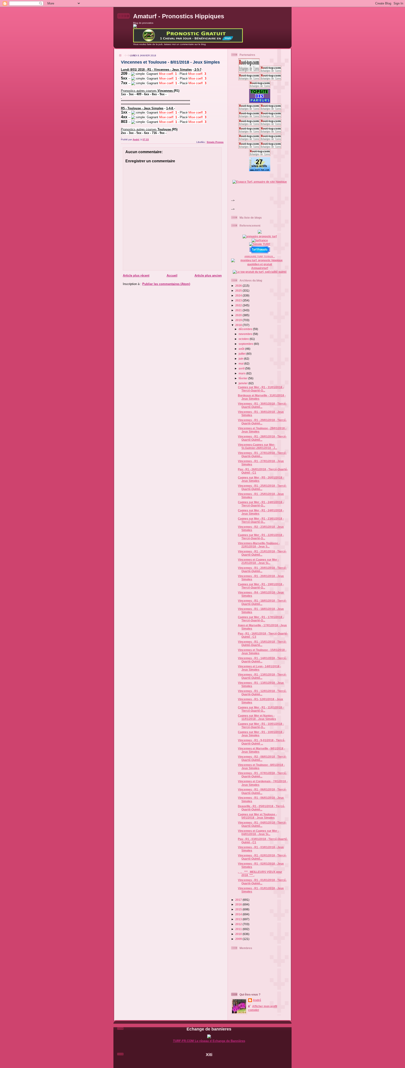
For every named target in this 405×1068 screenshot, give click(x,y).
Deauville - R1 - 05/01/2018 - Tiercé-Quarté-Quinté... (261, 808)
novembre (246, 333)
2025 (239, 290)
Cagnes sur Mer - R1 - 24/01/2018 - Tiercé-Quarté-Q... (261, 504)
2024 (239, 295)
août (242, 348)
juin (241, 358)
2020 (239, 315)
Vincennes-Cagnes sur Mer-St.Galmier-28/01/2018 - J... (257, 446)
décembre (246, 329)
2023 (239, 300)
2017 (239, 899)
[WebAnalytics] (209, 1062)
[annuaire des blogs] (260, 232)
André (257, 1000)
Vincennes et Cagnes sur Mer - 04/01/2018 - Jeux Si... (258, 832)
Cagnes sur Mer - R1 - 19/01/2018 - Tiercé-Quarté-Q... (261, 586)
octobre (244, 338)
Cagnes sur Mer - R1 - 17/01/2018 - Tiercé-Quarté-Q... (261, 619)
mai (241, 363)
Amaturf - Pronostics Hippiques (178, 16)
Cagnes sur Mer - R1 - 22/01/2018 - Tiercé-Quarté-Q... (261, 536)
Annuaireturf (259, 268)
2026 (239, 285)
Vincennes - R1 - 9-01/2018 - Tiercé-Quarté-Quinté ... (261, 742)
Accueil (172, 275)
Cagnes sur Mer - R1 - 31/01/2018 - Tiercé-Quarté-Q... (261, 389)
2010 (239, 933)
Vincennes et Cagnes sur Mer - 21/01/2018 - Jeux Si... (258, 561)
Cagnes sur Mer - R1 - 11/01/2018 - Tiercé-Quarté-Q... (261, 709)
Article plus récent (136, 275)
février (243, 378)
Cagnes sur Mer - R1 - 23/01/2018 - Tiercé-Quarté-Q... (261, 520)
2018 (239, 325)
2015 (239, 909)
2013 (239, 919)
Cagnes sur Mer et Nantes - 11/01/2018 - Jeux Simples (257, 717)
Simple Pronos (215, 142)
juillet (242, 353)
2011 (239, 929)
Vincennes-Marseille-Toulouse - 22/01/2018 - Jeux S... (259, 545)
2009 (239, 938)
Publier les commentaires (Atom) (166, 284)
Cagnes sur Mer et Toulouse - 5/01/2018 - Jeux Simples (257, 816)
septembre (246, 343)
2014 (239, 914)
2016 (239, 904)
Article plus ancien (208, 275)
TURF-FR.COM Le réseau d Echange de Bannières (209, 1041)
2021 (239, 310)
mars (242, 373)
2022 (239, 305)
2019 (239, 320)
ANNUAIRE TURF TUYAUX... (259, 256)
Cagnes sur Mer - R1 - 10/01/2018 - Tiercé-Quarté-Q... (261, 725)
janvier (243, 383)
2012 (239, 924)
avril (242, 368)
